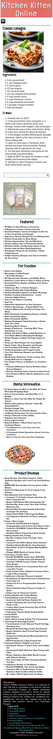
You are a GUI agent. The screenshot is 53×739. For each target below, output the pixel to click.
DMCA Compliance (17, 716)
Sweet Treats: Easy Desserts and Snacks (23, 345)
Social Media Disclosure (20, 723)
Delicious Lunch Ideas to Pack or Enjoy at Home (27, 280)
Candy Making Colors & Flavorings (21, 598)
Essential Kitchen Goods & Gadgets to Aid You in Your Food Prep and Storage (26, 233)
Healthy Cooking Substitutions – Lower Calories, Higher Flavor (23, 296)
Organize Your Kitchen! (15, 418)
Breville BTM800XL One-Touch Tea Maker (25, 667)
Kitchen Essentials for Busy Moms (21, 239)
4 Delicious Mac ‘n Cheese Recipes (21, 288)
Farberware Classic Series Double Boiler (24, 612)
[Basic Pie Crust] (26, 455)
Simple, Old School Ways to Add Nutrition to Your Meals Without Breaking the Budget (25, 334)
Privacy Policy (15, 720)
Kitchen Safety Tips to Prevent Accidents (24, 244)
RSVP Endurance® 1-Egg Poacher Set (23, 641)
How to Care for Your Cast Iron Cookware (25, 437)
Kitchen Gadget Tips (14, 408)
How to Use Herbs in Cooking (18, 300)
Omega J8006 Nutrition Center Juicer (23, 552)
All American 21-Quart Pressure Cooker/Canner (28, 578)
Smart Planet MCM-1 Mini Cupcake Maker (25, 514)
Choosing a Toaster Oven (16, 555)
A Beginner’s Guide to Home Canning (22, 229)
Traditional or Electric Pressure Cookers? (24, 576)
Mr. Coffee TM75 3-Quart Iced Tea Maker (24, 674)
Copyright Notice (17, 711)
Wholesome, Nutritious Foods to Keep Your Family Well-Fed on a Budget (25, 358)
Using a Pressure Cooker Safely (19, 415)
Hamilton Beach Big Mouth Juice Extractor (26, 545)
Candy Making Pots (14, 609)
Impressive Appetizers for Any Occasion (23, 304)
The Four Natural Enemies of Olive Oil (22, 347)
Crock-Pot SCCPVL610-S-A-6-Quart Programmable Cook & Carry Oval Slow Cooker (27, 524)
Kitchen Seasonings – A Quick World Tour (24, 307)
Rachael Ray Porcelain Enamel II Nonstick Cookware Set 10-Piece (25, 510)
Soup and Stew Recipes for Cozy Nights (23, 343)
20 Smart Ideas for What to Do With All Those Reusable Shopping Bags (25, 390)
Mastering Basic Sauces (16, 326)
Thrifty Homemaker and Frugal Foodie (22, 350)
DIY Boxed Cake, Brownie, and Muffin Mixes (25, 278)
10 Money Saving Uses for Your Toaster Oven (26, 413)
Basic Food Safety (13, 271)
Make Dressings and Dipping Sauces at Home (26, 314)
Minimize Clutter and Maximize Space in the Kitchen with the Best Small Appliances (25, 247)
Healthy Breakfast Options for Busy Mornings (26, 292)
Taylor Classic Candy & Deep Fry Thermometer (26, 619)
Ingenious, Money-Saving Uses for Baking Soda (27, 236)
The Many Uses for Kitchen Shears (21, 411)
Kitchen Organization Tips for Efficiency (23, 241)
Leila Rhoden (33, 735)
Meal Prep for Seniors (32, 728)
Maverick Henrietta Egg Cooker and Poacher (26, 629)
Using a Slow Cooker (14, 420)
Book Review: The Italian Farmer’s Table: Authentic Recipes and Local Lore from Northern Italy (27, 480)
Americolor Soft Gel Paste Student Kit (23, 600)
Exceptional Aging (12, 728)
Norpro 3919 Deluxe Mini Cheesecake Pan (25, 502)
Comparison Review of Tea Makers (21, 664)
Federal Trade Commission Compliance (27, 718)
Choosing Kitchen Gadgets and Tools (22, 643)
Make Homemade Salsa (15, 316)
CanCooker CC (13, 581)
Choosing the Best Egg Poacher (20, 621)
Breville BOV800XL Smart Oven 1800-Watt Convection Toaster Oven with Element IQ (25, 558)
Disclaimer (14, 713)
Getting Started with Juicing (18, 535)
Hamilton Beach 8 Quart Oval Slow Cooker (25, 533)
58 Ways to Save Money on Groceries (22, 227)
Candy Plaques (12, 617)
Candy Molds (11, 614)
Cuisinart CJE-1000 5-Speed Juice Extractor (26, 543)
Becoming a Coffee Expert (17, 273)
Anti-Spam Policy (17, 709)
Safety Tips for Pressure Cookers (21, 593)
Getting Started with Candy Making (21, 290)
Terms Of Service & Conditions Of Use (26, 725)
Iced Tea (9, 302)
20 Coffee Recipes (14, 276)
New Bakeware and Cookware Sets (21, 495)
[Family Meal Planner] (26, 198)
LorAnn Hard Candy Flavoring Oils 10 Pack (26, 607)
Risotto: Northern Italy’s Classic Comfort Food (27, 371)
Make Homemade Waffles (16, 319)
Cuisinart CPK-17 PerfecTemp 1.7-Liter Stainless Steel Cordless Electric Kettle (24, 670)
